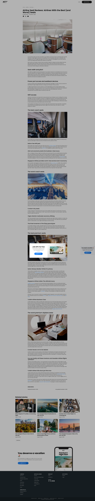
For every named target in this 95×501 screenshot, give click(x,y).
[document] (47, 250)
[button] (64, 244)
